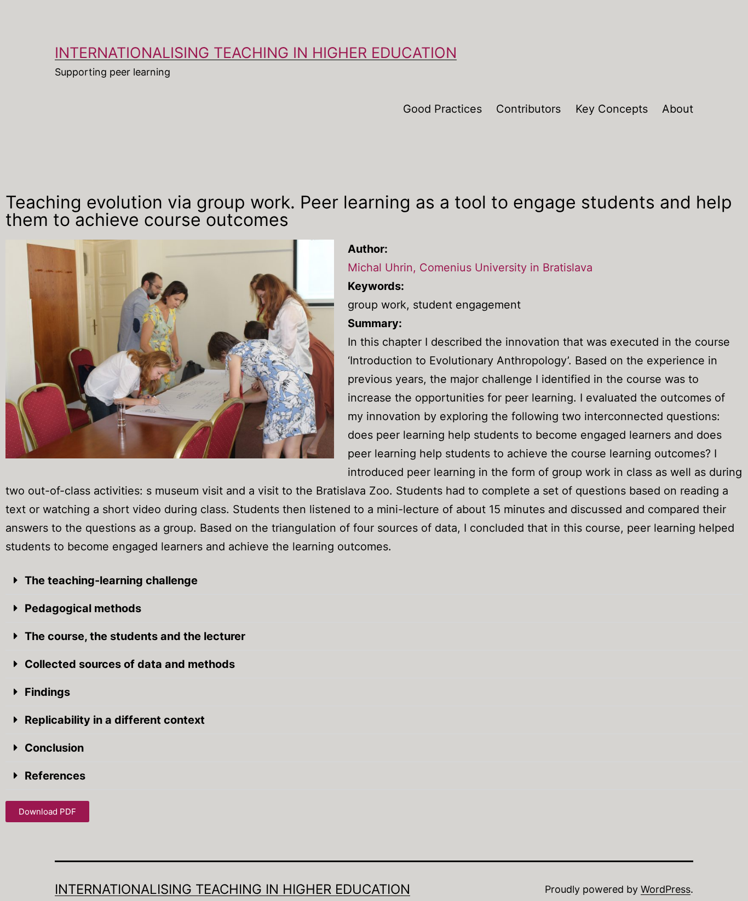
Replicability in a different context (115, 719)
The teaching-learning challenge (111, 580)
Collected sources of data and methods (130, 664)
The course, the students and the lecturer (135, 636)
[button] (374, 581)
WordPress (666, 889)
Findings (47, 692)
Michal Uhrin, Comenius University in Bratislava (470, 267)
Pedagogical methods (83, 608)
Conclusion (54, 747)
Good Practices (442, 108)
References (55, 775)
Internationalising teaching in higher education (256, 53)
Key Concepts (612, 108)
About (677, 108)
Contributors (528, 108)
